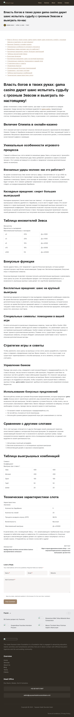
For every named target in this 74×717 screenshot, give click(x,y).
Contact (67, 3)
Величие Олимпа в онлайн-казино (19, 44)
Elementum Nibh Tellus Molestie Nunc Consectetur (57, 619)
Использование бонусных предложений (21, 68)
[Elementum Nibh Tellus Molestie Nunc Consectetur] (41, 619)
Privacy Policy (65, 713)
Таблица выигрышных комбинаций (19, 73)
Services (46, 3)
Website (53, 573)
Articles (60, 3)
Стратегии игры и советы (16, 63)
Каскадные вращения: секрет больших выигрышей (25, 51)
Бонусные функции (14, 56)
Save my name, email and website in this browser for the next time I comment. (28, 596)
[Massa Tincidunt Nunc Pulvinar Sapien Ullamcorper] (41, 626)
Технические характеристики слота (20, 75)
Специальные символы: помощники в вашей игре (25, 61)
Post (27, 25)
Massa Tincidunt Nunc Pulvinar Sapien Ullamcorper (55, 627)
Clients (6, 672)
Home (40, 3)
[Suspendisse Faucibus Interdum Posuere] (6, 626)
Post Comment (10, 601)
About (53, 3)
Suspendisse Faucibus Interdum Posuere (21, 627)
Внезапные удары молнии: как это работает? (23, 49)
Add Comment (10, 580)
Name (7, 573)
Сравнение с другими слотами (18, 70)
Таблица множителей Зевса (17, 54)
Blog (5, 667)
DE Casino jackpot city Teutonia (14, 619)
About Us (7, 665)
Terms (6, 670)
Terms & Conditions (54, 713)
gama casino (46, 109)
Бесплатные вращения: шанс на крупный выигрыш (25, 59)
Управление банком (14, 66)
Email (30, 573)
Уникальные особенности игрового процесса (23, 47)
